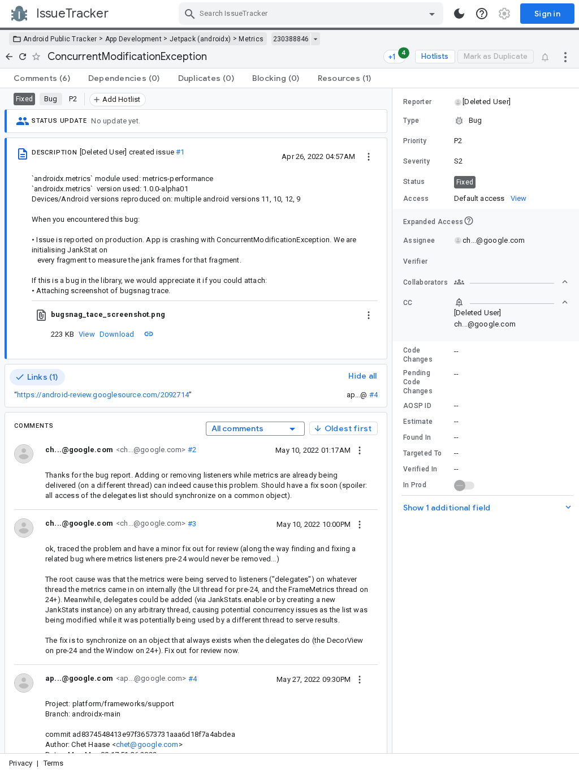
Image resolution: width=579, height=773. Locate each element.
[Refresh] (22, 56)
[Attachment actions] (369, 315)
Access (416, 199)
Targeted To (422, 453)
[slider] (394, 420)
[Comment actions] (360, 450)
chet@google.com (147, 744)
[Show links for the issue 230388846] (315, 39)
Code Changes (418, 354)
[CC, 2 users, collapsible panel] (511, 302)
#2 (190, 449)
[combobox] (312, 13)
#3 (190, 523)
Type (411, 120)
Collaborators (425, 282)
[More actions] (565, 57)
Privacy (20, 763)
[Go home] (9, 56)
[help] (481, 13)
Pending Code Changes (418, 382)
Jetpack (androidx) (200, 39)
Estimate (418, 422)
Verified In (420, 469)
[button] (486, 101)
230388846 (291, 39)
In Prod (414, 485)
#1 (180, 152)
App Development (133, 39)
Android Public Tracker (60, 39)
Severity (416, 161)
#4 (373, 394)
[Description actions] (369, 156)
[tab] (42, 78)
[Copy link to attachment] (149, 334)
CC (408, 303)
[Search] (190, 13)
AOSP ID (417, 406)
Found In (417, 437)
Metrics (251, 39)
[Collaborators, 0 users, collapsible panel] (511, 282)
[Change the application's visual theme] (459, 13)
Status (414, 182)
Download (117, 334)
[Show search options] (432, 13)
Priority (414, 141)
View (87, 334)
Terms (54, 763)
